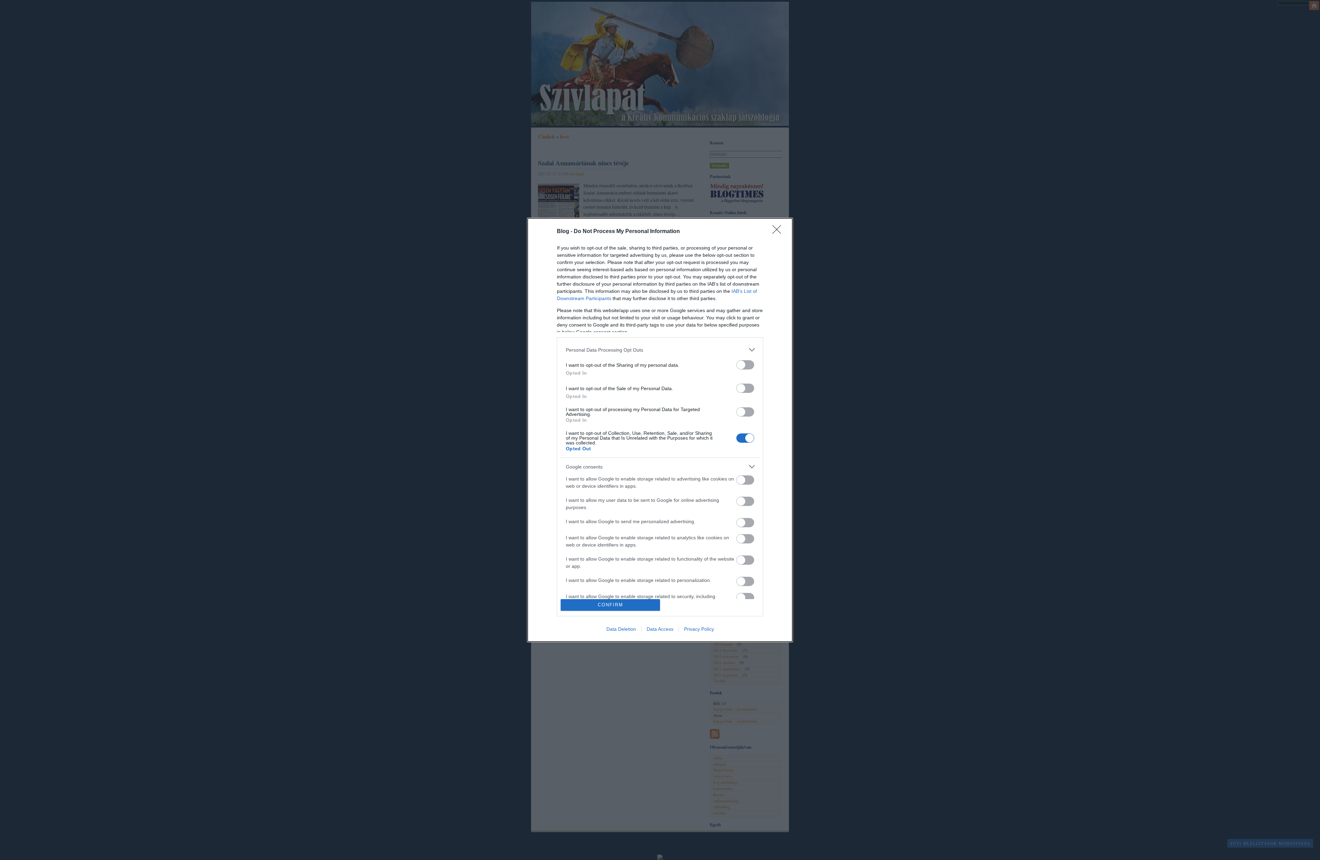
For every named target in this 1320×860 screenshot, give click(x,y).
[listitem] (660, 349)
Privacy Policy (699, 629)
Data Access (660, 629)
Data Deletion (621, 629)
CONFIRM (610, 604)
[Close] (778, 231)
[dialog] (660, 430)
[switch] (745, 365)
